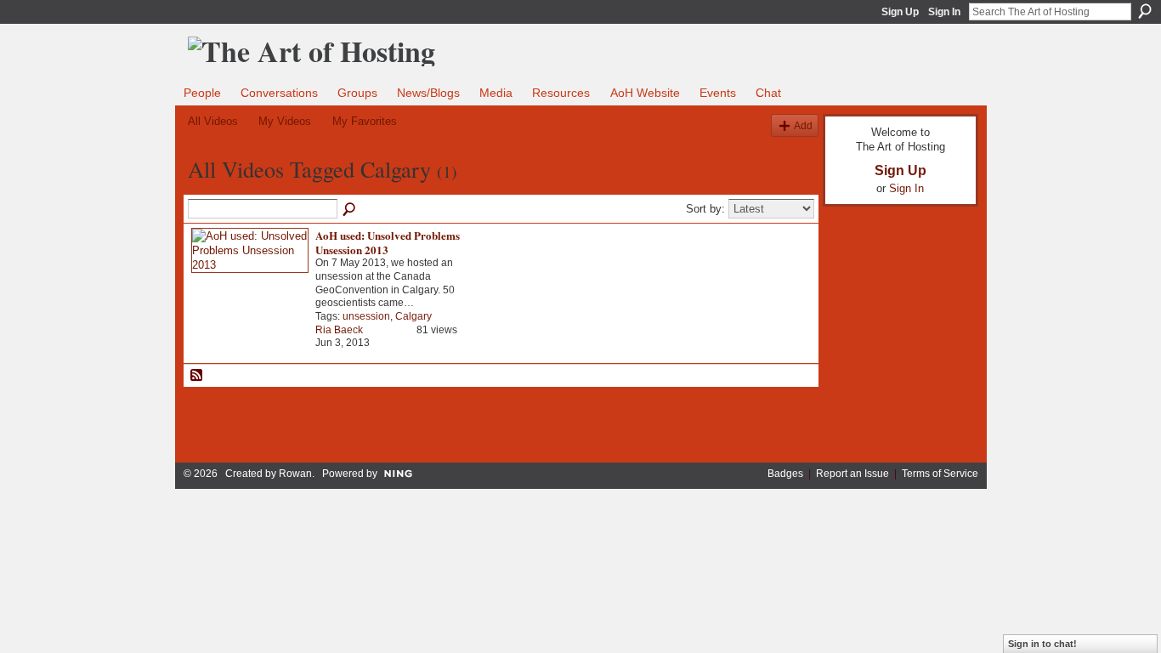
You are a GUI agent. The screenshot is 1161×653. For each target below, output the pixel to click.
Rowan (295, 474)
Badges (785, 474)
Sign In (944, 12)
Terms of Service (940, 474)
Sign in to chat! (1042, 644)
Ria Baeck (339, 330)
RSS (197, 375)
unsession (366, 316)
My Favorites (364, 121)
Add (803, 125)
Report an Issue (852, 474)
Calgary (413, 316)
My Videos (284, 121)
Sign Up (900, 12)
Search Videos (350, 210)
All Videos (213, 121)
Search (1145, 11)
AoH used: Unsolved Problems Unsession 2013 (387, 242)
